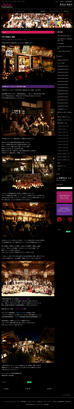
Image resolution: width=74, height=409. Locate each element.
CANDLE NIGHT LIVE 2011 (62, 103)
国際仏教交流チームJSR (62, 123)
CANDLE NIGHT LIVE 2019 (15, 29)
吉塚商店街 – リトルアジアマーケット (64, 119)
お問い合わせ (68, 401)
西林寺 (58, 162)
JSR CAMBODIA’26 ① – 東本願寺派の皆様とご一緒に (64, 39)
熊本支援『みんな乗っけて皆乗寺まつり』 (64, 113)
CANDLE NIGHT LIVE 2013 (62, 96)
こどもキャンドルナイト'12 (62, 147)
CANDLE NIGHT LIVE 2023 (62, 69)
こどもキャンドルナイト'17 (62, 132)
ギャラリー (49, 401)
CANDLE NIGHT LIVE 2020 (62, 75)
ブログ (57, 1)
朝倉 (57, 178)
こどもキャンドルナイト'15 (62, 138)
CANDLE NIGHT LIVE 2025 (62, 60)
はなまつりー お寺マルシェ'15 (63, 153)
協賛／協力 (66, 11)
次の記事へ (50, 389)
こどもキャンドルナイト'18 (62, 126)
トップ (7, 11)
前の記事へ (6, 389)
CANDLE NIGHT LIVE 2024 (62, 66)
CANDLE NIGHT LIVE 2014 (62, 93)
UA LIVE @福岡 (60, 43)
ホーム (4, 29)
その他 (24, 39)
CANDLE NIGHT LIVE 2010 (62, 106)
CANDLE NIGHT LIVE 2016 (62, 87)
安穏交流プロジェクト (61, 166)
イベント (31, 11)
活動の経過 (43, 11)
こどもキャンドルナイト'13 (62, 144)
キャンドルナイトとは (19, 11)
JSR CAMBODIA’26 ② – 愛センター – (64, 35)
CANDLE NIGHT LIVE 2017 (62, 84)
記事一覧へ (28, 389)
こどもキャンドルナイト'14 (62, 141)
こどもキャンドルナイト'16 (62, 135)
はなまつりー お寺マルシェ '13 (63, 159)
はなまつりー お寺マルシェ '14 (63, 156)
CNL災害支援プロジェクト (62, 109)
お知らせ (62, 1)
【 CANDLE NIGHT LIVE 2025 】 (63, 51)
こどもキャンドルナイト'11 (62, 150)
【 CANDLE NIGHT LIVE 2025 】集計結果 (64, 47)
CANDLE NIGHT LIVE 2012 (62, 99)
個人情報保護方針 (68, 1)
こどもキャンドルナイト (54, 11)
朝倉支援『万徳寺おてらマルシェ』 (64, 116)
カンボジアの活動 (60, 63)
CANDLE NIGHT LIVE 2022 (62, 72)
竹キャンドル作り (61, 180)
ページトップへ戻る (66, 395)
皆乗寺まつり (65, 178)
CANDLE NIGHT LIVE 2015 (62, 90)
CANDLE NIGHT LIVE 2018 (62, 81)
